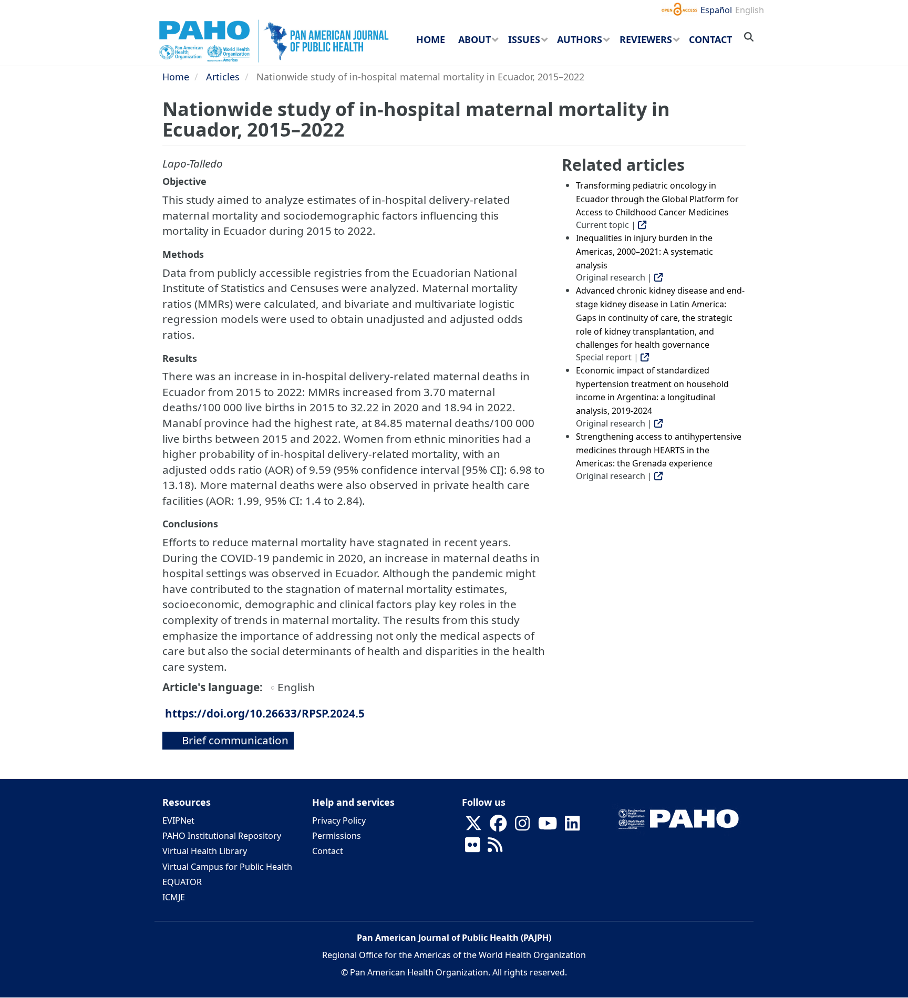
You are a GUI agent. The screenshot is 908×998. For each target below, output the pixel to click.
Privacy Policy (339, 820)
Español (716, 10)
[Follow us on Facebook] (498, 827)
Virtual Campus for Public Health (227, 866)
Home (175, 76)
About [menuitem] (474, 39)
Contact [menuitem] (710, 39)
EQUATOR (182, 882)
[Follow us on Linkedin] (572, 827)
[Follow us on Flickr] (472, 848)
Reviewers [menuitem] (646, 39)
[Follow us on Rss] (495, 848)
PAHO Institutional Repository (221, 835)
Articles (223, 76)
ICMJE (173, 897)
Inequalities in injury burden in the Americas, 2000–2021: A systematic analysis (644, 251)
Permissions (336, 835)
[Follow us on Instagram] (522, 827)
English (749, 10)
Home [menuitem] (430, 39)
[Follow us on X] (473, 827)
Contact (327, 851)
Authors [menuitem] (579, 39)
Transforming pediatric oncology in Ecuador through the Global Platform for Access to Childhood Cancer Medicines (657, 199)
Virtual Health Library (204, 851)
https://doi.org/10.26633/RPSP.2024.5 (265, 713)
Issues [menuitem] (524, 39)
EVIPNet (178, 820)
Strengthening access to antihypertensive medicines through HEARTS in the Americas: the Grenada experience (658, 450)
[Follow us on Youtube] (547, 827)
